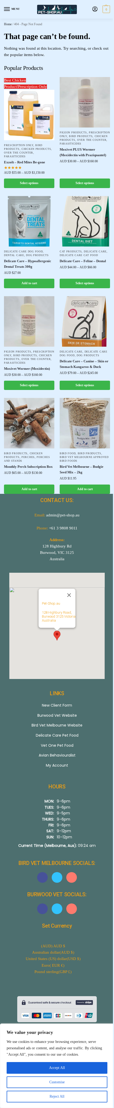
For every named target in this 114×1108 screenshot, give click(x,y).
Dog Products (37, 251)
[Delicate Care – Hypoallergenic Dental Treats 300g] (28, 218)
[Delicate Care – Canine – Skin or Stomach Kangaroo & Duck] (82, 316)
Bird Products (16, 449)
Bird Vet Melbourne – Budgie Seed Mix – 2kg (80, 465)
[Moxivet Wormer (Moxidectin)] (28, 316)
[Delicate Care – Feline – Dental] (82, 218)
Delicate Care (93, 247)
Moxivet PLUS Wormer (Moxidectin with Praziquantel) (81, 154)
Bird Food (66, 449)
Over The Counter (18, 150)
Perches (28, 452)
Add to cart (28, 279)
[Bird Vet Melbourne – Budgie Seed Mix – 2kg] (82, 420)
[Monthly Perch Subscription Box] (28, 420)
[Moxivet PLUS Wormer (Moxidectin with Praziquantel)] (82, 101)
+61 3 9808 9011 (61, 524)
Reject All (55, 1096)
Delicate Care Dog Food (23, 247)
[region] (55, 1066)
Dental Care (14, 251)
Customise (55, 1082)
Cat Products (69, 247)
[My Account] (91, 9)
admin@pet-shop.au (61, 511)
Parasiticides (15, 154)
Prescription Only (18, 143)
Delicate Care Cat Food (77, 251)
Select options (28, 181)
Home (8, 24)
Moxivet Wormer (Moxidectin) (27, 366)
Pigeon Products (71, 130)
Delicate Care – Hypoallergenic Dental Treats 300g (27, 260)
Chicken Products (36, 147)
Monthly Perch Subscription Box (25, 465)
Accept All (55, 1068)
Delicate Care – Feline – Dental (81, 257)
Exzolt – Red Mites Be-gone (24, 160)
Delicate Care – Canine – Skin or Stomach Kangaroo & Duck (80, 358)
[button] (101, 9)
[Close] (67, 590)
